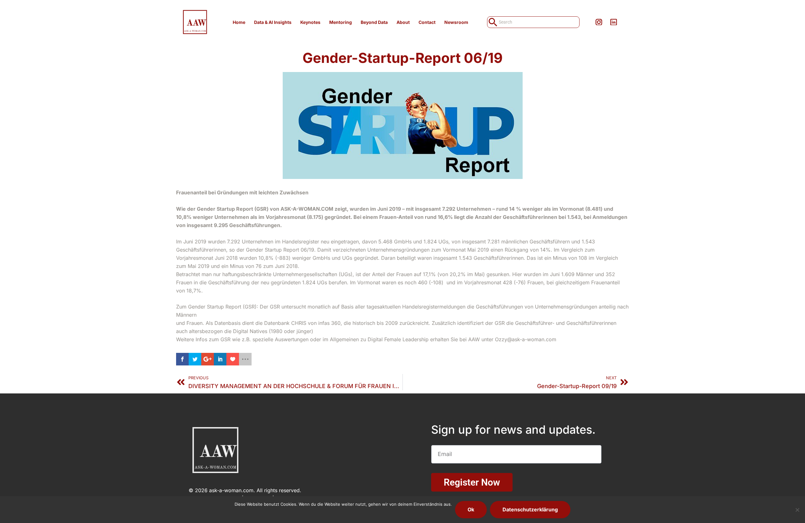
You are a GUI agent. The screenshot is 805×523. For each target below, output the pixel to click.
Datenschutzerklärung (530, 509)
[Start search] (492, 22)
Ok (471, 509)
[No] (797, 510)
